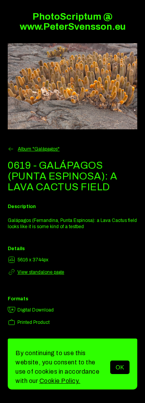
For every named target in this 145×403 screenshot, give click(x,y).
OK (120, 367)
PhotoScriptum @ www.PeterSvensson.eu (73, 22)
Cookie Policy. (59, 381)
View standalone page (40, 272)
